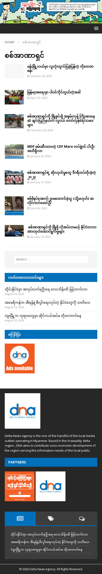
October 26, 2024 (41, 76)
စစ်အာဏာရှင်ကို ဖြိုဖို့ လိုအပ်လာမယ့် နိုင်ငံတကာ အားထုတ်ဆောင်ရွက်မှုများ (61, 229)
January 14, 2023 (41, 236)
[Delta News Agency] (51, 20)
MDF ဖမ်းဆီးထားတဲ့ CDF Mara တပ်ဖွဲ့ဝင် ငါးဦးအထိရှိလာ (61, 148)
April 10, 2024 (39, 97)
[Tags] (51, 518)
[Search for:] (51, 259)
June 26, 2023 (39, 208)
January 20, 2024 (41, 156)
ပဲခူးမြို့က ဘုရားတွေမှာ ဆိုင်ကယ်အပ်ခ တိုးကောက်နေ (43, 315)
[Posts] (20, 518)
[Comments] (81, 518)
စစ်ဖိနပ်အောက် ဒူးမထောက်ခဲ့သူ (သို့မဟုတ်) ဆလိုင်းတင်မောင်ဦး (60, 200)
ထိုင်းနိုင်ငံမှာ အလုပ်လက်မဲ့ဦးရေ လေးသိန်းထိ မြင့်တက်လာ (46, 289)
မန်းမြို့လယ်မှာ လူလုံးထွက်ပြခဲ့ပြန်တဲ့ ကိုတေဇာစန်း (60, 68)
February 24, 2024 (42, 130)
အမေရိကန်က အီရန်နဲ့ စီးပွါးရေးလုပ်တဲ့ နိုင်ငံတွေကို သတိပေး (47, 302)
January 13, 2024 (41, 182)
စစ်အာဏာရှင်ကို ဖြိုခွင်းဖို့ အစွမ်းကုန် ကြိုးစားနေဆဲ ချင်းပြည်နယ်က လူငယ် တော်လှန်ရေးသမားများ (61, 120)
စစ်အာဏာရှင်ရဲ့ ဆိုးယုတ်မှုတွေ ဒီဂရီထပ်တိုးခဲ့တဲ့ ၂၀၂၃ (61, 174)
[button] (95, 28)
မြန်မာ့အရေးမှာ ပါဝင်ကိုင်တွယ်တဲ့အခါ (54, 92)
